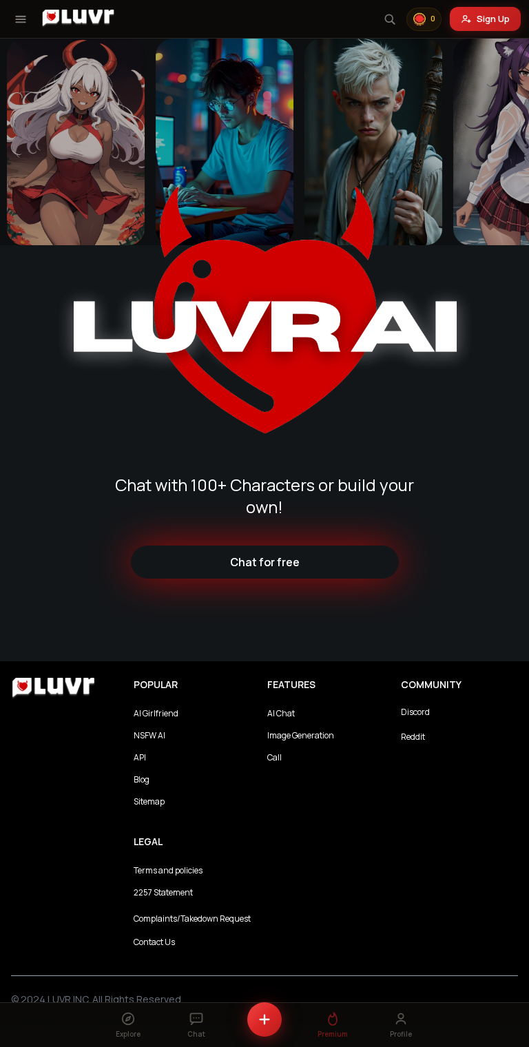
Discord (415, 712)
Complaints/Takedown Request (192, 918)
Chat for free (265, 562)
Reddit (413, 737)
